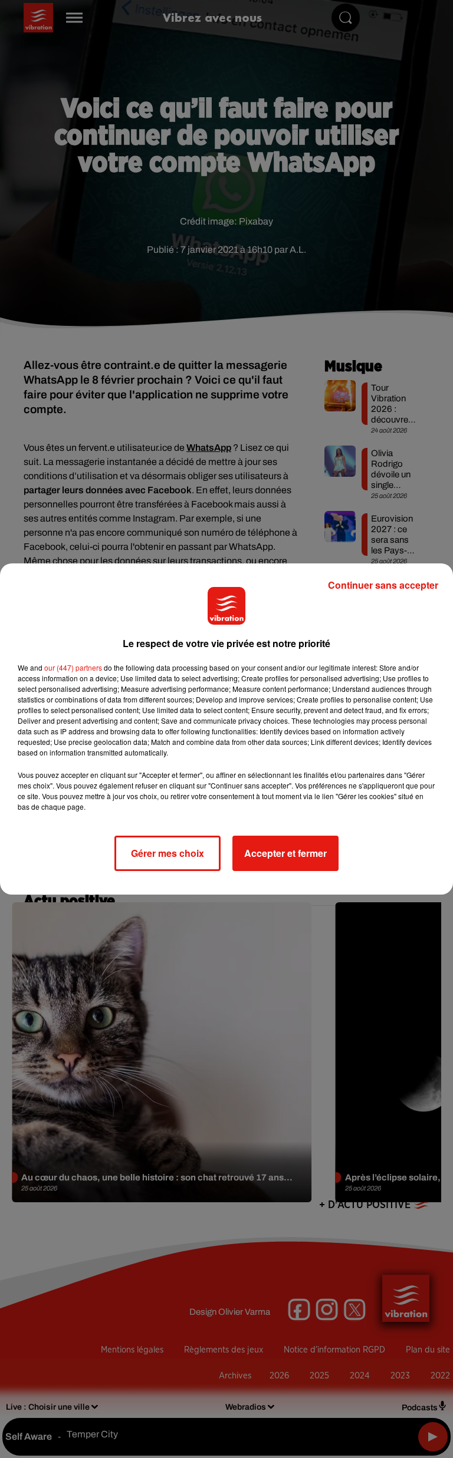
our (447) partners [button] (73, 667)
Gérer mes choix (167, 853)
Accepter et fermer (285, 853)
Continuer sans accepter (383, 585)
